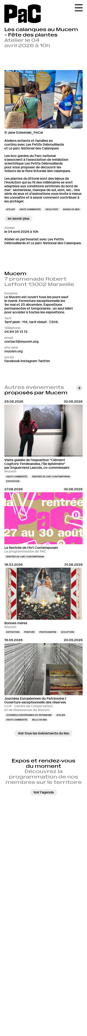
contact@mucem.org (21, 342)
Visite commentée (16, 476)
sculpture (67, 632)
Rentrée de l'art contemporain (51, 476)
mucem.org (13, 351)
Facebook (12, 361)
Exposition (12, 481)
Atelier (60, 715)
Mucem (15, 273)
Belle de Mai (39, 719)
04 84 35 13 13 (15, 332)
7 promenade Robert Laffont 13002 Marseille (39, 281)
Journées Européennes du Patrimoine (29, 715)
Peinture (29, 632)
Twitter (44, 361)
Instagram (28, 361)
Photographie (47, 632)
